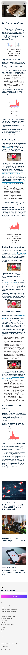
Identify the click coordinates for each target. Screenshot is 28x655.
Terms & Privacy (4, 646)
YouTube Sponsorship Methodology (9, 609)
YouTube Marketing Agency (7, 605)
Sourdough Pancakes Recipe (10, 172)
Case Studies (4, 620)
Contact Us (3, 631)
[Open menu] (24, 3)
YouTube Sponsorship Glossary (8, 624)
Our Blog (3, 622)
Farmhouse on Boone (7, 147)
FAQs (2, 636)
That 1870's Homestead (19, 253)
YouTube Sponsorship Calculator (8, 611)
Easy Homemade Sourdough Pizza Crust (12, 172)
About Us (3, 634)
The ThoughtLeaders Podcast (8, 616)
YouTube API (4, 607)
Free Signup (4, 629)
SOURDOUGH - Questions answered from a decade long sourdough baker (13, 182)
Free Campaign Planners (6, 618)
